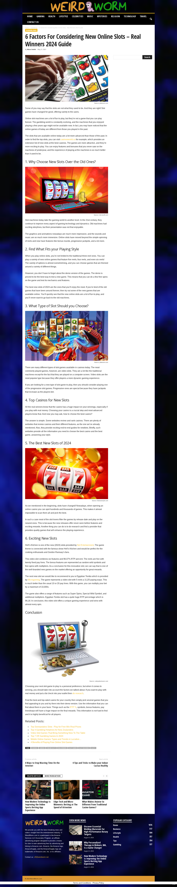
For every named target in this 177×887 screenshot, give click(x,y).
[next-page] (106, 776)
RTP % (73, 707)
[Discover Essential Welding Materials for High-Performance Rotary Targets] (75, 830)
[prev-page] (103, 776)
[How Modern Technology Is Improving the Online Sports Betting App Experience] (38, 789)
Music (90, 16)
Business (117, 829)
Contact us (33, 22)
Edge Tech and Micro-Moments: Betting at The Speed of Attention (65, 804)
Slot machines (84, 748)
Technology (130, 16)
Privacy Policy (98, 883)
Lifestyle (63, 16)
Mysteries (102, 16)
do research (78, 693)
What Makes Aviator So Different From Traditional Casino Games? (94, 804)
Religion (115, 16)
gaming (42, 748)
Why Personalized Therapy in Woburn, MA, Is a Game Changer (95, 845)
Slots (93, 748)
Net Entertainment (85, 545)
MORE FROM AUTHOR (53, 776)
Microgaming (34, 580)
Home (30, 16)
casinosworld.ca (68, 139)
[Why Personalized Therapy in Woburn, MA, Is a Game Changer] (75, 846)
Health (51, 16)
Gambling (34, 28)
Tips (115, 840)
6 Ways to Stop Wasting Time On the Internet (42, 764)
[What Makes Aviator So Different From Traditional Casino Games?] (95, 789)
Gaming (40, 16)
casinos (34, 748)
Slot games (73, 748)
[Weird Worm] (88, 6)
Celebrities (77, 16)
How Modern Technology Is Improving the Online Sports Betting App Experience (38, 806)
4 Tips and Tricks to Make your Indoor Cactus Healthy (90, 764)
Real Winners (62, 748)
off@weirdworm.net (41, 857)
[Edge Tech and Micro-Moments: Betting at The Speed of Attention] (67, 789)
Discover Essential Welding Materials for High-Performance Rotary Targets (96, 830)
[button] (151, 19)
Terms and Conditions (82, 883)
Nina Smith (31, 49)
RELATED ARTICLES (34, 776)
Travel (143, 16)
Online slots (51, 748)
